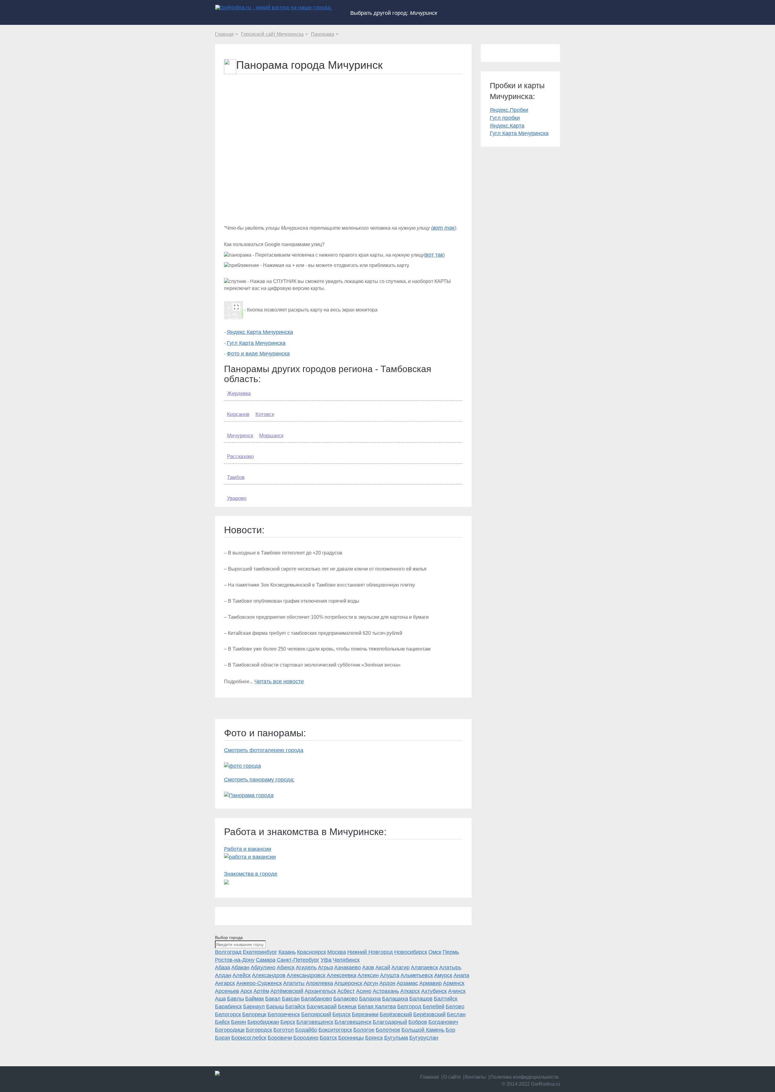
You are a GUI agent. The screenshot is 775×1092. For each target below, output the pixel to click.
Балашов (421, 999)
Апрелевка (319, 983)
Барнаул (254, 1007)
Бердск (341, 1014)
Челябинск (346, 960)
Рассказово (240, 456)
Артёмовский (286, 991)
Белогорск (228, 1014)
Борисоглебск (248, 1038)
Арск (246, 991)
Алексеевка (341, 975)
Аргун (371, 983)
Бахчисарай (322, 1007)
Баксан (291, 999)
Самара (265, 960)
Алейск (241, 975)
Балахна (370, 999)
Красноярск (311, 952)
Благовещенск (314, 1022)
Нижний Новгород (370, 952)
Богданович (443, 1022)
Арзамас (407, 983)
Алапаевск (424, 967)
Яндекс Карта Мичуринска (260, 332)
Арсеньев (227, 991)
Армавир (430, 983)
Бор (450, 1030)
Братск (328, 1038)
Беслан (456, 1014)
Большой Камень (422, 1030)
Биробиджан (263, 1022)
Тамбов (236, 477)
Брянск (374, 1038)
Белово (455, 1007)
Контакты (475, 1077)
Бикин (238, 1022)
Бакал (273, 999)
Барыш (275, 1007)
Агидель (306, 967)
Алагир (400, 967)
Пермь (451, 952)
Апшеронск (348, 983)
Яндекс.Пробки (509, 110)
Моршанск (271, 435)
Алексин (368, 975)
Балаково (345, 999)
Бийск (222, 1022)
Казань (287, 952)
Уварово (236, 498)
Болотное (388, 1030)
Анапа (461, 975)
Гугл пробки (505, 118)
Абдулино (263, 967)
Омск (434, 952)
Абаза (222, 967)
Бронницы (351, 1038)
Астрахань (386, 991)
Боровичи (280, 1038)
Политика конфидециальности (524, 1077)
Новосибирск (410, 952)
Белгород (409, 1007)
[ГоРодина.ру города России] (255, 1073)
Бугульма (396, 1038)
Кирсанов (238, 414)
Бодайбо (306, 1030)
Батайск (295, 1007)
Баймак (254, 999)
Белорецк (254, 1014)
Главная (429, 1077)
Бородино (305, 1038)
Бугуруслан (423, 1038)
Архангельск (320, 991)
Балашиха (395, 999)
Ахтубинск (434, 991)
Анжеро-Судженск (259, 983)
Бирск (287, 1022)
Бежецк (347, 1007)
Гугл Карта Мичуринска (256, 343)
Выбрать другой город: (393, 13)
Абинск (286, 967)
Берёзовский (396, 1014)
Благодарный (390, 1022)
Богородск (259, 1030)
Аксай (382, 967)
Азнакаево (347, 967)
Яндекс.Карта (507, 126)
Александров (268, 975)
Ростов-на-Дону (235, 960)
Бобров (417, 1022)
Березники (365, 1014)
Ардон (387, 983)
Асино (363, 991)
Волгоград (228, 952)
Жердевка (239, 393)
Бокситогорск (335, 1030)
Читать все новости (279, 681)
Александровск (306, 975)
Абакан (240, 967)
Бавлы (235, 999)
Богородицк (230, 1030)
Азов (368, 967)
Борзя (222, 1038)
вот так (444, 228)
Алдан (223, 975)
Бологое (363, 1030)
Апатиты (294, 983)
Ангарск (225, 983)
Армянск (453, 983)
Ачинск (457, 991)
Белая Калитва (377, 1007)
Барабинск (228, 1007)
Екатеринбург (260, 952)
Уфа (326, 960)
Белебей (433, 1007)
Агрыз (325, 967)
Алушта (389, 975)
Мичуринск (240, 435)
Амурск (443, 975)
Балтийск (445, 999)
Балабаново (316, 999)
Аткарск (410, 991)
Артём (261, 991)
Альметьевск (417, 975)
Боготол (283, 1030)
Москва (336, 952)
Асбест (346, 991)
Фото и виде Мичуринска (258, 354)
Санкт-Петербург (298, 960)
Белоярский (316, 1014)
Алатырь (450, 967)
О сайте (452, 1077)
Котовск (265, 414)
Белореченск (284, 1014)
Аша (220, 999)
